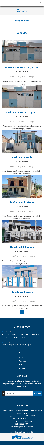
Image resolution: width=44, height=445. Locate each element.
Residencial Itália (22, 157)
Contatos (23, 369)
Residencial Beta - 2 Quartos (22, 67)
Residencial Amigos (22, 247)
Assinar (37, 393)
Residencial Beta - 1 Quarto (22, 112)
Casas (21, 357)
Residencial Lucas (22, 292)
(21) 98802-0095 (22, 424)
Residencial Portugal (22, 202)
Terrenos (22, 361)
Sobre (21, 365)
